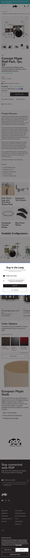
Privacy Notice (19, 545)
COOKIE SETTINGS (15, 554)
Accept (22, 549)
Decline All (8, 549)
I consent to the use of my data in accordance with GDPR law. (16, 281)
